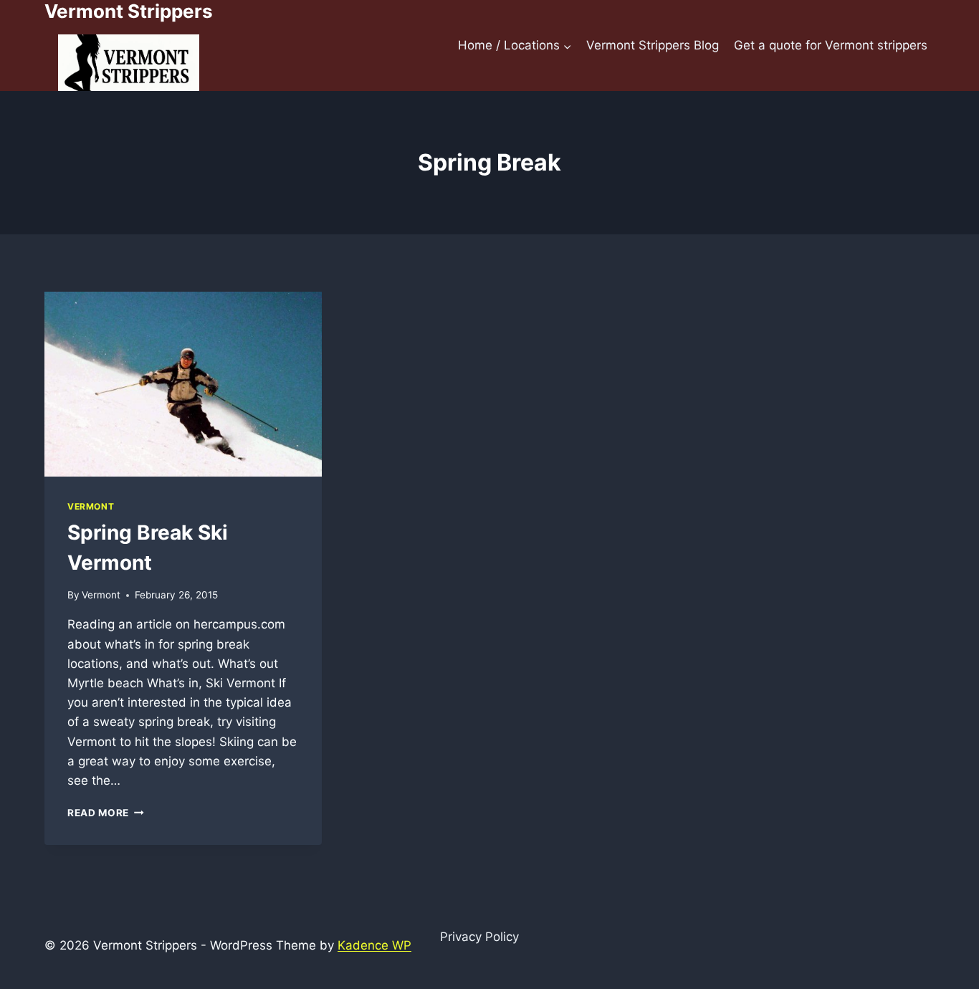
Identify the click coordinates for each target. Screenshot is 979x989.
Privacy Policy (479, 937)
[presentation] (183, 384)
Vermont (90, 506)
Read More (105, 812)
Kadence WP (374, 945)
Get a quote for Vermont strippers (830, 45)
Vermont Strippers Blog (652, 45)
